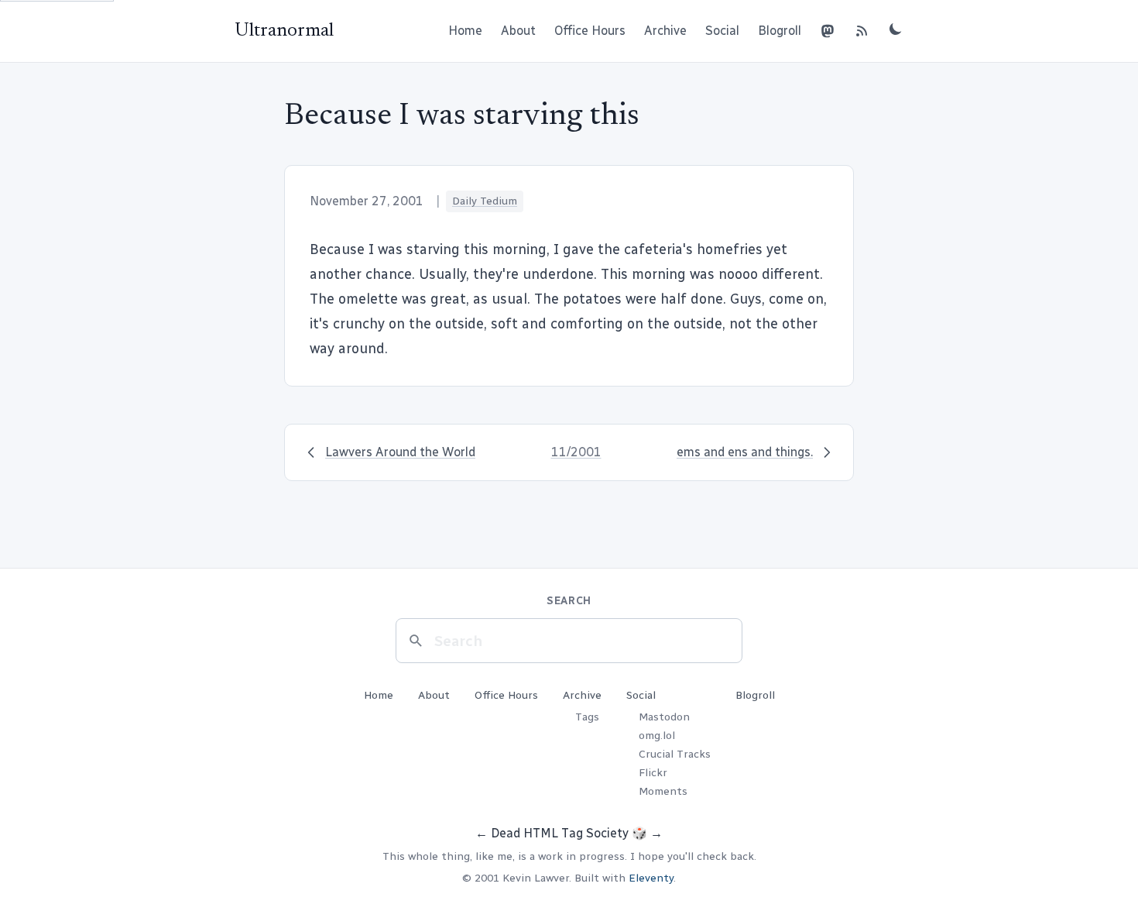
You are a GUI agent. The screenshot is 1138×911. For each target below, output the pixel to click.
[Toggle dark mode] (895, 28)
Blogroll (779, 30)
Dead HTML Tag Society (560, 833)
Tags (587, 717)
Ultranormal (284, 31)
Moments (663, 791)
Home (465, 30)
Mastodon (664, 717)
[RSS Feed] (861, 31)
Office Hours (590, 30)
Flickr (653, 772)
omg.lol (657, 735)
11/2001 (576, 452)
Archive (665, 30)
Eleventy (651, 878)
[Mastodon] (827, 31)
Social (722, 30)
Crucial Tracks (675, 754)
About (518, 30)
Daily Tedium (484, 201)
